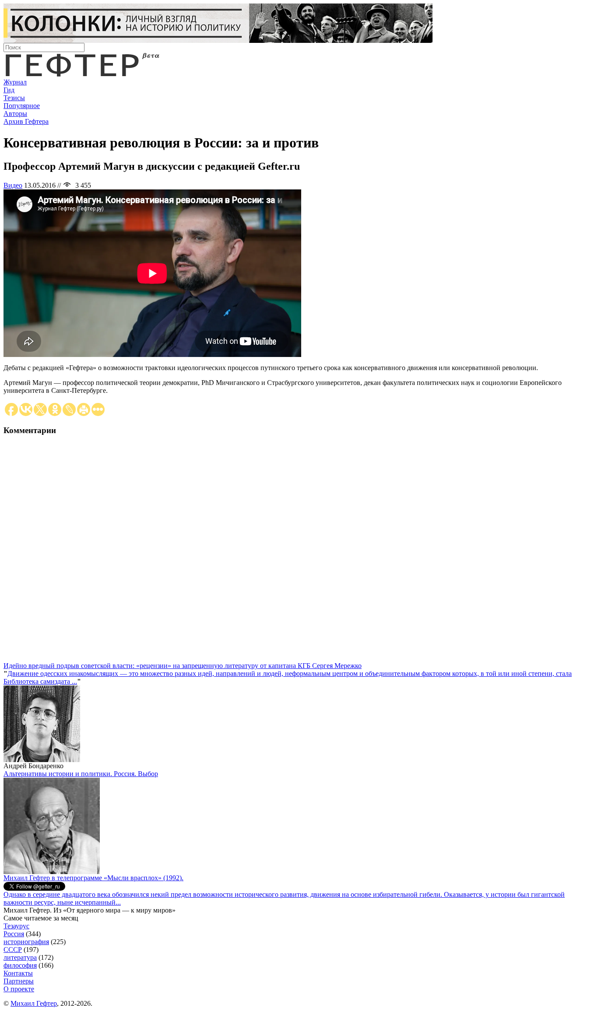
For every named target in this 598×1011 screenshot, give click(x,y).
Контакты (18, 973)
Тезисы (14, 97)
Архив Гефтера (26, 121)
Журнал (15, 82)
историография (26, 941)
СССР (13, 949)
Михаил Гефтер (34, 1003)
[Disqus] (299, 552)
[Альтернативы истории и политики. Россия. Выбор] (52, 871)
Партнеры (19, 981)
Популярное (22, 105)
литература (20, 957)
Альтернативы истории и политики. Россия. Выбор (81, 773)
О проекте (19, 989)
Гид (9, 90)
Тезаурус (16, 926)
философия (20, 965)
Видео (13, 185)
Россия (14, 934)
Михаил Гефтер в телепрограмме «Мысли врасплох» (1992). (93, 878)
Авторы (15, 113)
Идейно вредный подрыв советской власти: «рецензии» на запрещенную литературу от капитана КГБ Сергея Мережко (183, 665)
